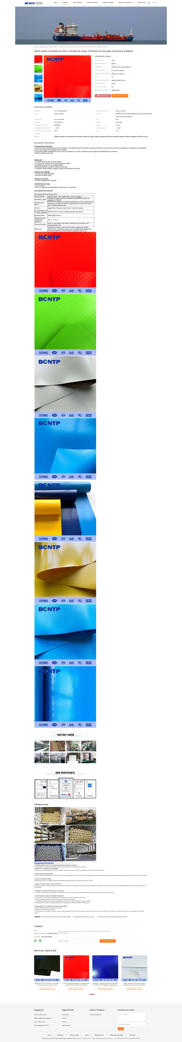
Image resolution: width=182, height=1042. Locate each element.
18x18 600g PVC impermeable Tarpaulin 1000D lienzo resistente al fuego (105, 984)
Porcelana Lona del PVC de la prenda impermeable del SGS (58, 1038)
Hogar (55, 2)
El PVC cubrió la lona (40, 1014)
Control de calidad (108, 2)
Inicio (49, 1035)
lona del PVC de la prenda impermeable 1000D (56, 917)
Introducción (65, 1014)
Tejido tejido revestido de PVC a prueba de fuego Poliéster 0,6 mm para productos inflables (82, 47)
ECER (138, 1038)
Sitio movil (132, 1035)
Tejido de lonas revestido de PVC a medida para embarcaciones (76, 984)
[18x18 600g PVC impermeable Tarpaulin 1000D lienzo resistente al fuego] (105, 968)
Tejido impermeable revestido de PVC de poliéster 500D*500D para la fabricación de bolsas (47, 984)
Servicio (64, 1022)
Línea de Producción (95, 1014)
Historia (64, 1018)
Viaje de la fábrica (92, 2)
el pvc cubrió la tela (39, 1022)
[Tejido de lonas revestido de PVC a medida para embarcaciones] (76, 968)
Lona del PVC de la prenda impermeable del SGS (112, 917)
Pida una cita (141, 2)
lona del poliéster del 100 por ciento (84, 917)
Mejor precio (104, 96)
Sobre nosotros (77, 2)
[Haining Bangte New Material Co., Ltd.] (34, 3)
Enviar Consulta (107, 941)
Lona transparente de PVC (41, 1025)
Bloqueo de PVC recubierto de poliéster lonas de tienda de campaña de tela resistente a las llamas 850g (134, 984)
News (87, 1035)
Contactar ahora (121, 96)
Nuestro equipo (66, 1025)
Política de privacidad (116, 1035)
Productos (65, 2)
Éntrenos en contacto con (125, 2)
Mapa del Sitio (99, 1035)
